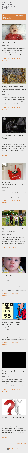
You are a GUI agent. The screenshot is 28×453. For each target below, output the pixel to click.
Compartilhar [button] (6, 58)
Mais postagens (21, 443)
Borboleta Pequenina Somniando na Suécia (9, 5)
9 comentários (15, 107)
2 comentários (15, 436)
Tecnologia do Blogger (15, 448)
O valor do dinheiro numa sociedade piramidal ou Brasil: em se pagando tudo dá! (13, 324)
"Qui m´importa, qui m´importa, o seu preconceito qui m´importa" (13, 230)
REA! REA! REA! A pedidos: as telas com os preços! (13, 418)
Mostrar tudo (20, 15)
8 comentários (15, 58)
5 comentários (15, 200)
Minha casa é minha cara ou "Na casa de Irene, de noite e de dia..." (13, 183)
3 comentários (15, 154)
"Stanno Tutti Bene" (9, 42)
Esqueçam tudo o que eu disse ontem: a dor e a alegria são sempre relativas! (14, 88)
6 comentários (15, 342)
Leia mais (4, 60)
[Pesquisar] (22, 3)
